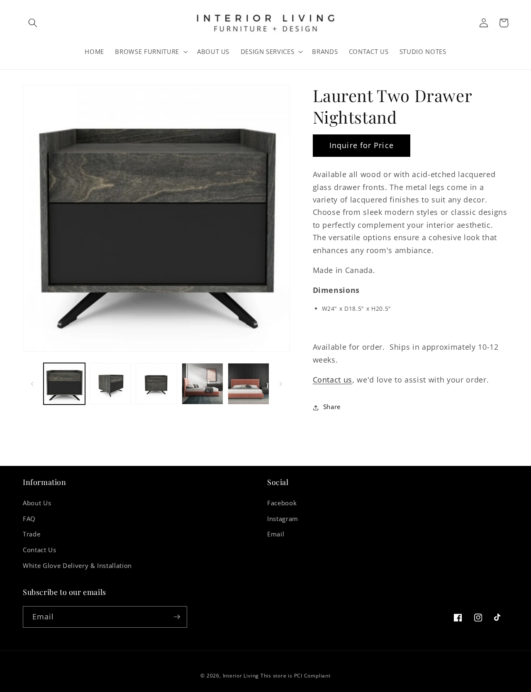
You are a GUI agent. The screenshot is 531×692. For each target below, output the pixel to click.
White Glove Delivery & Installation (77, 565)
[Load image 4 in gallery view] (202, 383)
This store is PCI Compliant (296, 675)
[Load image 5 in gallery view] (248, 383)
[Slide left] (32, 384)
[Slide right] (281, 384)
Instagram (282, 518)
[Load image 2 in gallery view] (110, 383)
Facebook (282, 503)
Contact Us (39, 550)
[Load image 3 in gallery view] (156, 383)
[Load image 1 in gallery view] (64, 383)
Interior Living (241, 675)
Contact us (333, 380)
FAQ (29, 518)
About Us (37, 503)
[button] (33, 23)
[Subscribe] (177, 617)
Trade (31, 534)
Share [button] (332, 407)
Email (275, 534)
